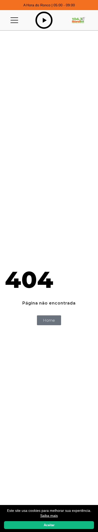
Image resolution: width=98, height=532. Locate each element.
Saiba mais (49, 516)
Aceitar (49, 525)
